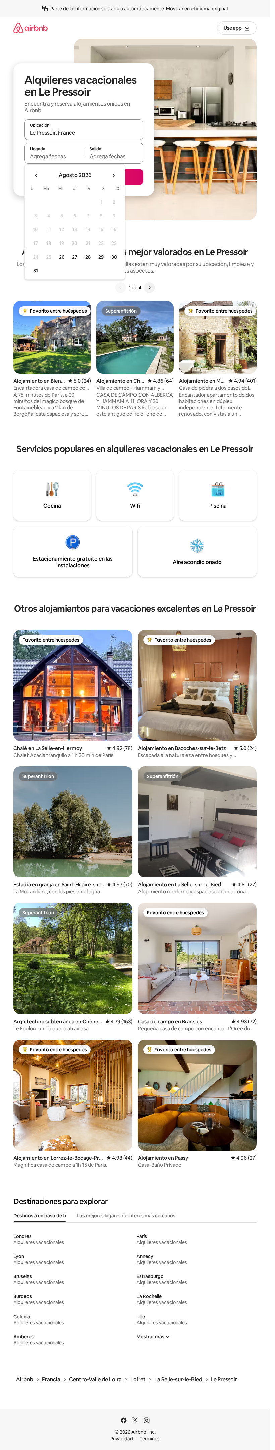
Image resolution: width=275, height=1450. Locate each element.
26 (61, 257)
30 (114, 257)
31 (35, 271)
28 (88, 257)
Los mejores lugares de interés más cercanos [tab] (126, 1216)
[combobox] (84, 133)
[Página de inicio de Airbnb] (30, 27)
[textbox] (54, 156)
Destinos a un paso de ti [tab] (39, 1216)
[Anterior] (120, 287)
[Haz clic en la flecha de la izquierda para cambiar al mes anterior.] (36, 175)
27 (74, 257)
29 (101, 257)
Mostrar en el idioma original (197, 9)
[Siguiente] (149, 287)
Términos (150, 1439)
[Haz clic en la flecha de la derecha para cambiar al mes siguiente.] (113, 175)
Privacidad (121, 1439)
